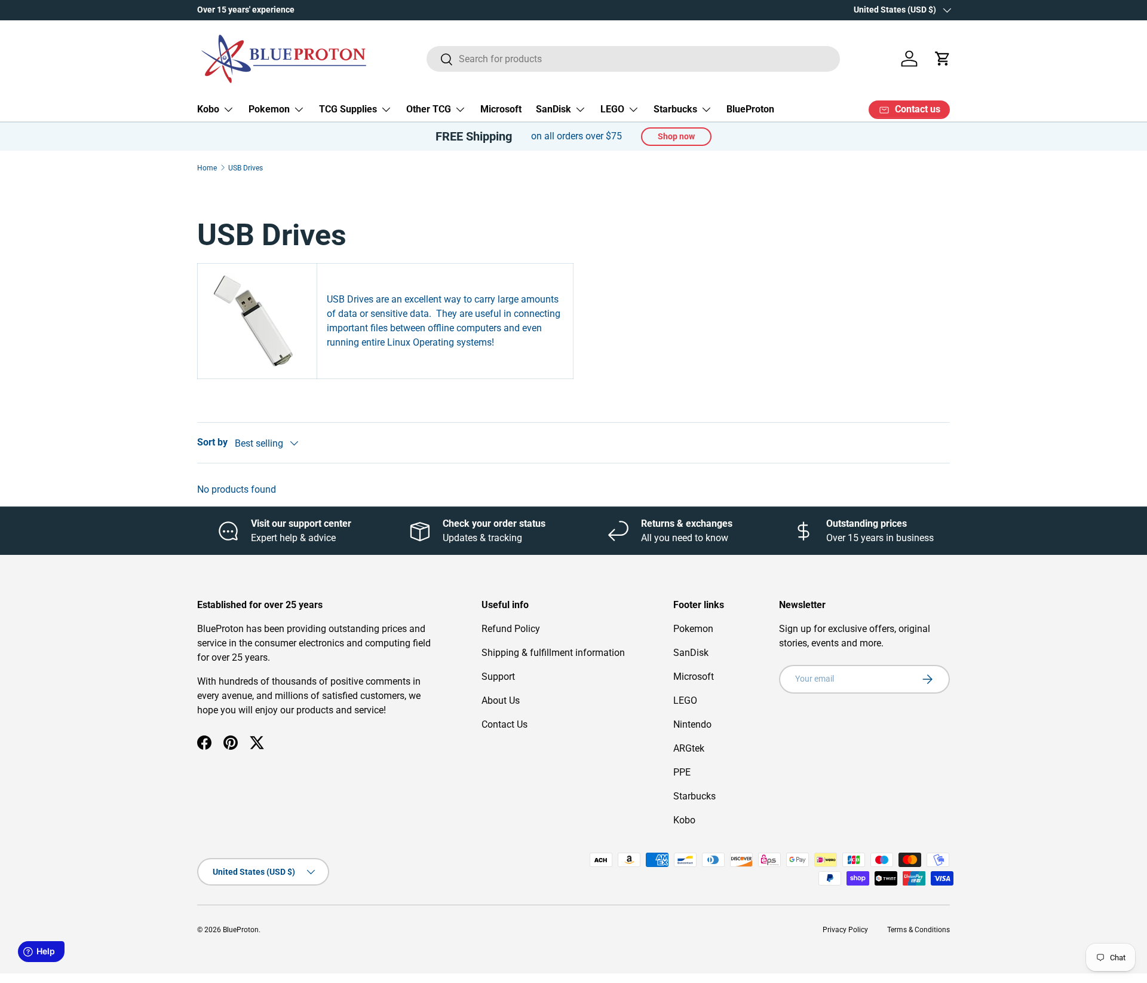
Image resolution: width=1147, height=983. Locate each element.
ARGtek (688, 748)
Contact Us (505, 724)
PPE (682, 772)
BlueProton (750, 109)
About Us (501, 700)
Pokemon (269, 109)
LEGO (612, 109)
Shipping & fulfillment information (553, 652)
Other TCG (428, 109)
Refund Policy (511, 628)
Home (207, 168)
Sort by (212, 442)
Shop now (676, 136)
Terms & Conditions (918, 930)
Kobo (208, 109)
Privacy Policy (845, 930)
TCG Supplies (348, 109)
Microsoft (501, 109)
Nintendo (692, 724)
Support (498, 676)
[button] (943, 58)
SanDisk (553, 109)
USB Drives (245, 168)
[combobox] (633, 59)
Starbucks (675, 109)
